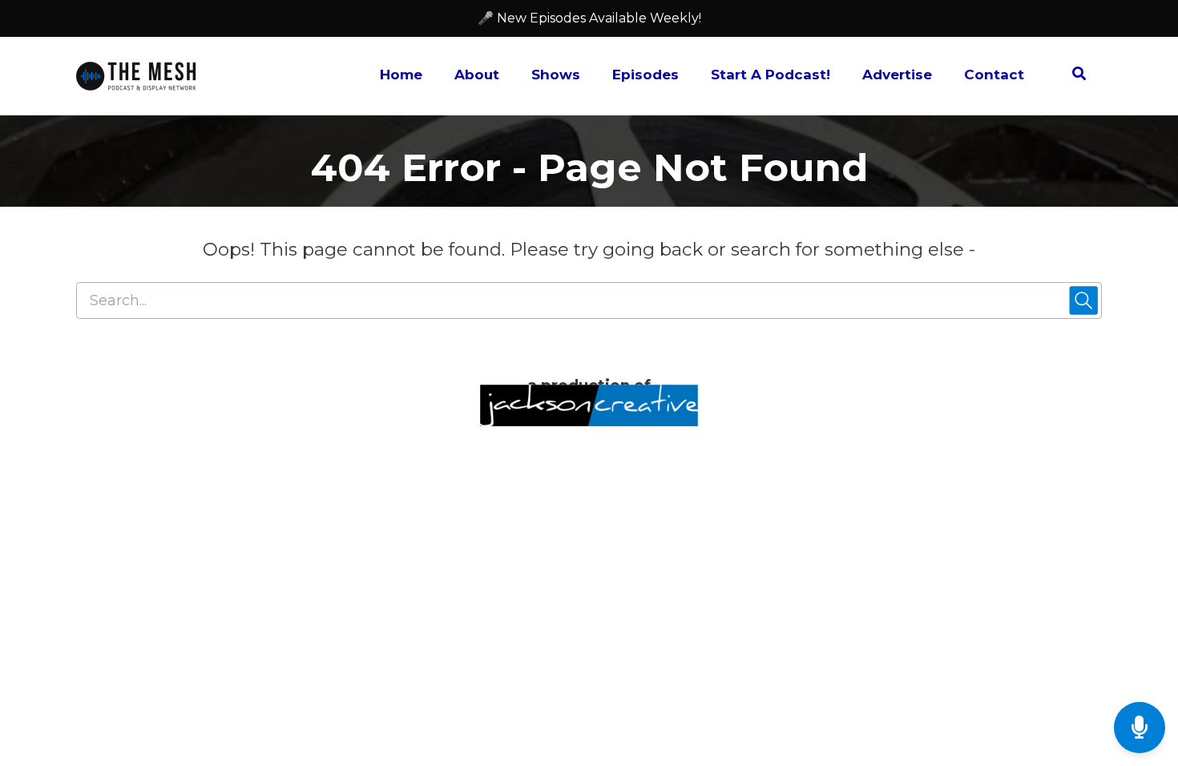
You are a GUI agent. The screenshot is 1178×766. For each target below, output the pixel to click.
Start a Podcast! (770, 75)
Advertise (897, 75)
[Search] (1071, 76)
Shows (555, 75)
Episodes (645, 75)
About (476, 75)
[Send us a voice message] (1140, 728)
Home (401, 75)
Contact (994, 75)
